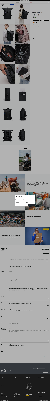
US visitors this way (17, 205)
